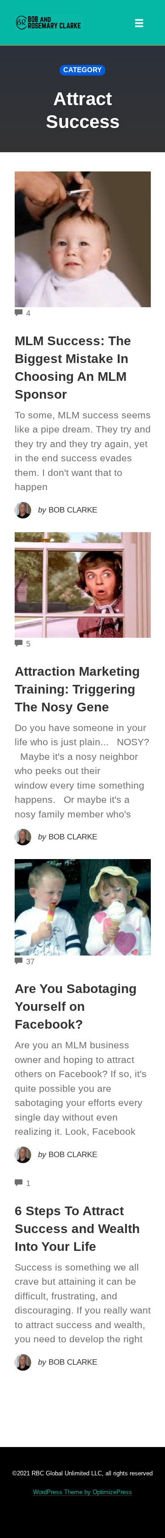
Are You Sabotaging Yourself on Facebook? (76, 1006)
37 (30, 961)
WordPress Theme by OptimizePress (82, 1492)
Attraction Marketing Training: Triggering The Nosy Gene (77, 689)
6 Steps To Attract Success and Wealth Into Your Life (77, 1229)
